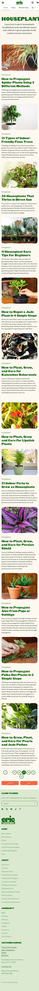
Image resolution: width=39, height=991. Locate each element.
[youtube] (11, 809)
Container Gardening (10, 844)
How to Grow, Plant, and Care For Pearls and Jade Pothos (17, 740)
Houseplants (6, 75)
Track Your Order (9, 947)
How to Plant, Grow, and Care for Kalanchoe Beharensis (19, 370)
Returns (5, 955)
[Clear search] (35, 8)
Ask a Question (8, 950)
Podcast (5, 919)
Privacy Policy (7, 895)
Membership (23, 8)
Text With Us (6, 936)
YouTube (5, 916)
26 (28, 772)
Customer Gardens (9, 881)
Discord (5, 933)
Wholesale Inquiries (9, 885)
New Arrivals (6, 837)
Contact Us (6, 966)
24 (19, 772)
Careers (4, 868)
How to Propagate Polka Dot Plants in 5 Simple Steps (18, 674)
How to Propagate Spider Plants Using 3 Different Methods (18, 82)
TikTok (4, 926)
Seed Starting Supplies (10, 847)
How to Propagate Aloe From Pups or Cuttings (16, 610)
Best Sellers (6, 833)
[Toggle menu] (3, 3)
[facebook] (2, 809)
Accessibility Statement (11, 902)
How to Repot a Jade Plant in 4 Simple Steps (19, 313)
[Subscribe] (34, 803)
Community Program (10, 875)
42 (21, 776)
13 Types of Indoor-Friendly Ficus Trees (17, 140)
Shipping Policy (8, 888)
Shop (13, 8)
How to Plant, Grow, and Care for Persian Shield (18, 544)
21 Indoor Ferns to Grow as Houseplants (18, 485)
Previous (10, 783)
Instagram (6, 923)
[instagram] (7, 809)
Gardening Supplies (9, 850)
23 (14, 772)
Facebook (5, 930)
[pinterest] (20, 809)
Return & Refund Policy (11, 892)
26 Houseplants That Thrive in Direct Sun (18, 198)
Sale (3, 854)
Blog (3, 912)
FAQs (4, 953)
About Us (5, 864)
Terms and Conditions (10, 898)
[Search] (33, 8)
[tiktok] (16, 809)
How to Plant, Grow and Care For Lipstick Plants (18, 440)
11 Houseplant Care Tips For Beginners (16, 253)
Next (29, 783)
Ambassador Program (10, 878)
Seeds (4, 840)
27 (33, 772)
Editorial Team (7, 871)
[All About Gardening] (19, 2)
